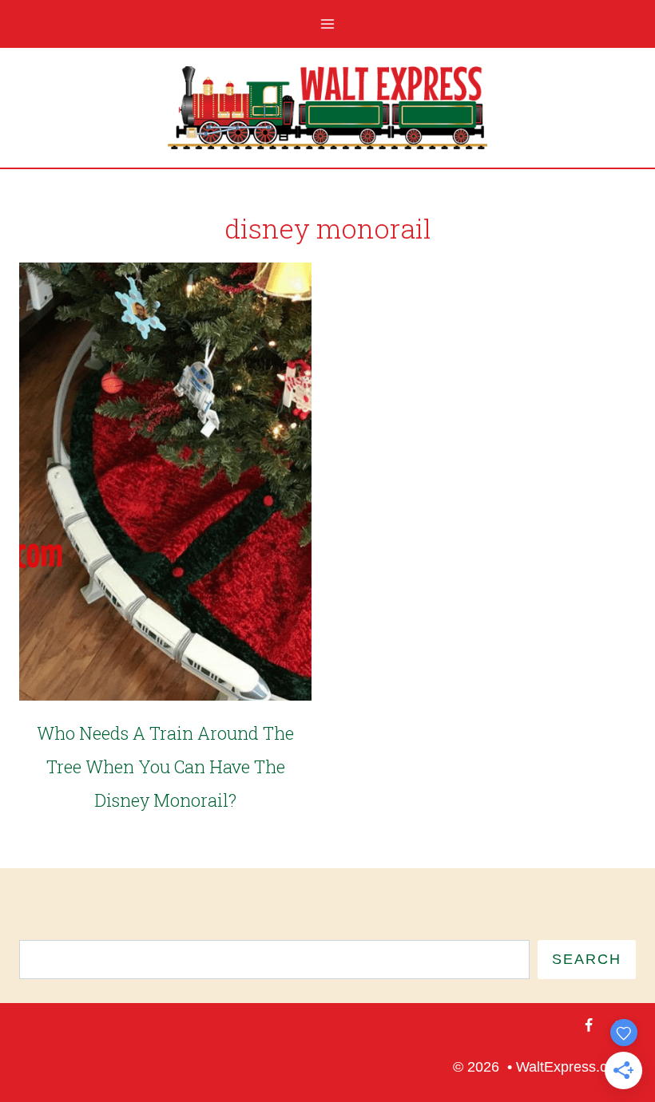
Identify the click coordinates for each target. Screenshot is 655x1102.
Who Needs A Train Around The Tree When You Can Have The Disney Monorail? (165, 766)
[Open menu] (328, 23)
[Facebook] (588, 1025)
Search (586, 959)
